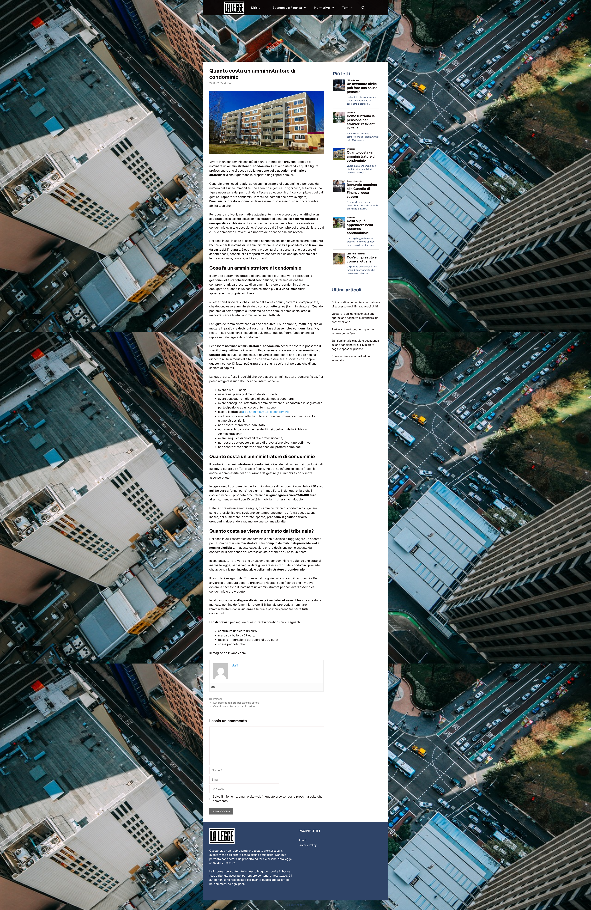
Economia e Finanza (287, 8)
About (302, 840)
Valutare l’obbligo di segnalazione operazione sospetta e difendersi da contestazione (355, 318)
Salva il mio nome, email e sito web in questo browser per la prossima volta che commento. (267, 799)
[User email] (213, 687)
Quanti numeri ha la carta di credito (234, 706)
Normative (322, 8)
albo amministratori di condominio (265, 412)
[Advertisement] (295, 38)
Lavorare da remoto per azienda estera (236, 702)
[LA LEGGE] (235, 7)
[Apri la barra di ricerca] (363, 7)
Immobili (218, 698)
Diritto (255, 8)
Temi (345, 8)
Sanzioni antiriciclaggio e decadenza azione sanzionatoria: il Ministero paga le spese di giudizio (355, 345)
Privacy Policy (308, 845)
